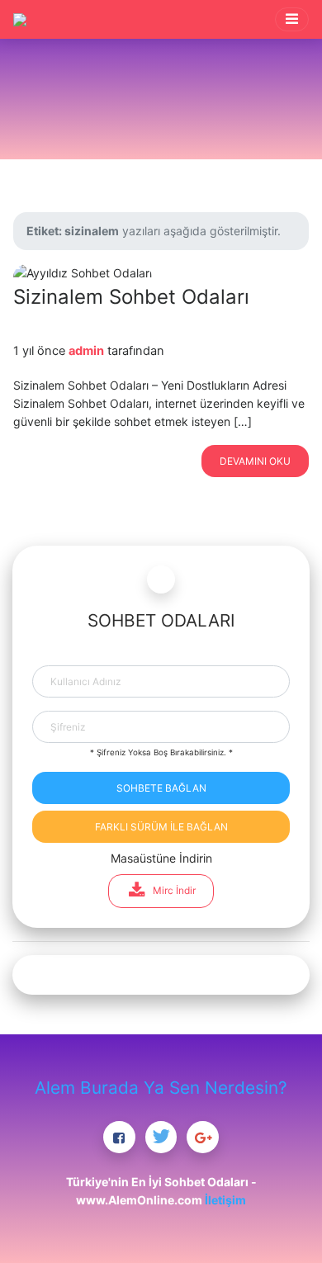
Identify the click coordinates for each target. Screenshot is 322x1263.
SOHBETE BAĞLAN (161, 788)
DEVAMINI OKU (255, 461)
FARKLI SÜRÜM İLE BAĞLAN (161, 827)
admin (86, 350)
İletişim (225, 1200)
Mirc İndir (174, 890)
